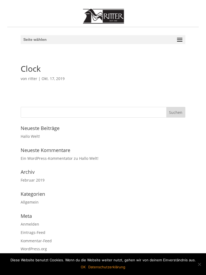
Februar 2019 (33, 180)
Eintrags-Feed (33, 232)
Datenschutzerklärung (106, 267)
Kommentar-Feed (36, 240)
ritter (32, 78)
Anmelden (30, 224)
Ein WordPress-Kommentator (47, 158)
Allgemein (30, 202)
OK (83, 267)
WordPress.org (34, 248)
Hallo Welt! (30, 136)
